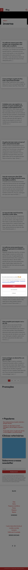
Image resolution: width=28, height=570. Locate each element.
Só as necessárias (14, 289)
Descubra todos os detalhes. (15, 281)
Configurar (14, 293)
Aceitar (14, 286)
